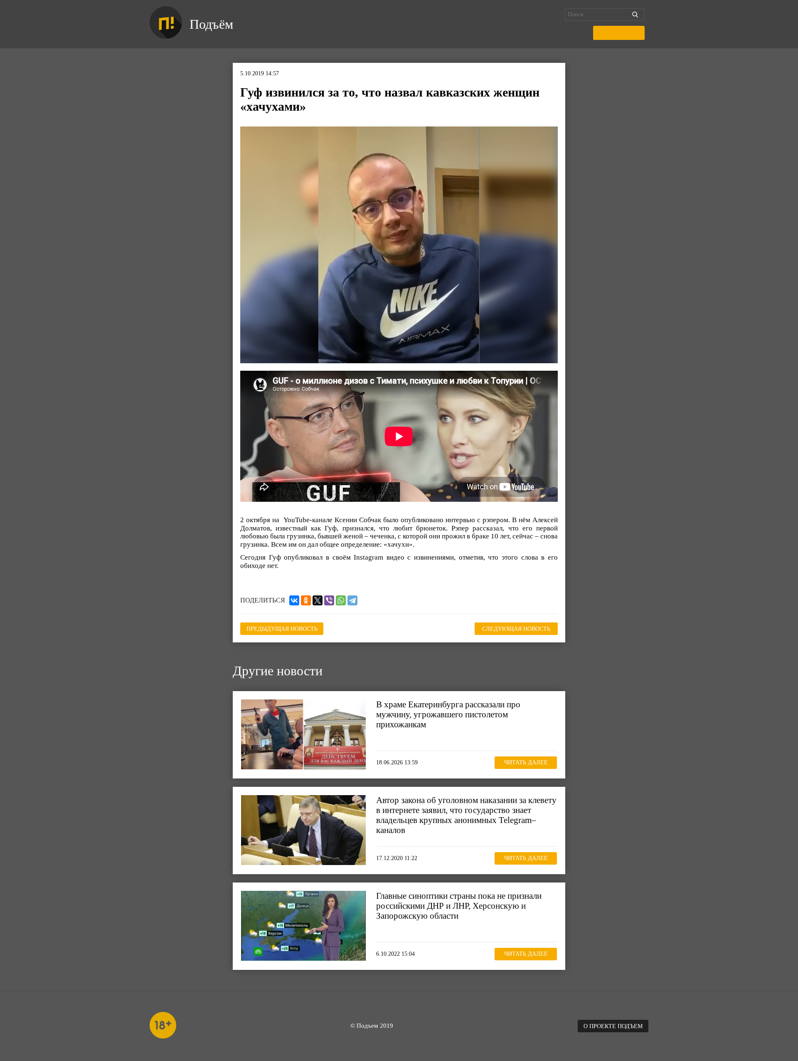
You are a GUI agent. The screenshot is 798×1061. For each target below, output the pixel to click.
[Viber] (329, 600)
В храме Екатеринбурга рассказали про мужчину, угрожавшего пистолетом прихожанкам (448, 714)
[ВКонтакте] (294, 600)
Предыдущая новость (282, 629)
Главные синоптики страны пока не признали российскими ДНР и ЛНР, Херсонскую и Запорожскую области (459, 906)
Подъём (211, 24)
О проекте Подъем (613, 1026)
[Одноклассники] (306, 600)
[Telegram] (352, 600)
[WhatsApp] (341, 600)
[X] (318, 600)
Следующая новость (516, 629)
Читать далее (526, 762)
